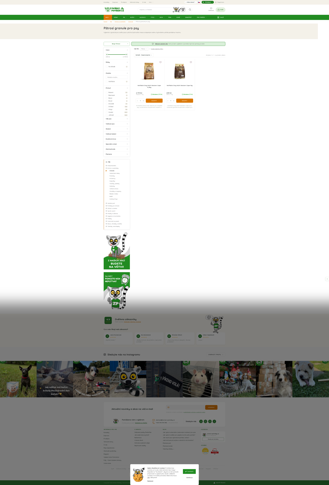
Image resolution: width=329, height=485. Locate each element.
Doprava (115, 2)
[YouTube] (210, 421)
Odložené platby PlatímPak (143, 432)
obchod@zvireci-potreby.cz (165, 420)
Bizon (118, 98)
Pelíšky (110, 218)
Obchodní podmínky (110, 451)
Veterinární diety (115, 173)
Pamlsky (112, 176)
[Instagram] (205, 421)
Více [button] (150, 2)
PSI (109, 162)
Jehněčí (118, 115)
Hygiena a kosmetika (114, 216)
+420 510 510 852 (161, 422)
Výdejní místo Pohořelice (111, 457)
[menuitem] (108, 17)
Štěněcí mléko (114, 194)
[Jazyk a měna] (199, 2)
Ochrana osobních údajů (142, 443)
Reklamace (138, 437)
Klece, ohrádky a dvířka (115, 224)
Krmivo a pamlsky (113, 168)
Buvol (118, 101)
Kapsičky (112, 181)
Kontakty (106, 2)
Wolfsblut (118, 81)
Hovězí (118, 112)
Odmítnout (189, 477)
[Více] (220, 17)
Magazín (106, 454)
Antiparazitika (112, 165)
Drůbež (118, 106)
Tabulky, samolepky (114, 226)
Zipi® (112, 468)
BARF (111, 196)
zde (148, 477)
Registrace (220, 2)
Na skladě (118, 66)
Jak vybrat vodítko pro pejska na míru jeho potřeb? (179, 435)
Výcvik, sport (111, 211)
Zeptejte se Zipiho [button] (141, 423)
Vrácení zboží (139, 440)
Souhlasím (190, 471)
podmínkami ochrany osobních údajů (194, 412)
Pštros (143, 49)
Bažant (118, 92)
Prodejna (124, 2)
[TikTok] (214, 421)
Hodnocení (200, 468)
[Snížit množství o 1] (137, 101)
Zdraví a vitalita (112, 208)
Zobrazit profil (214, 354)
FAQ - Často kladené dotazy (112, 460)
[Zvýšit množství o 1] (143, 101)
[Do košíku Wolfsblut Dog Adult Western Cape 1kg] (184, 101)
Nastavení (150, 481)
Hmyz (118, 109)
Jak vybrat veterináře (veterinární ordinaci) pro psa (179, 432)
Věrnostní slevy (134, 2)
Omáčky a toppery (115, 191)
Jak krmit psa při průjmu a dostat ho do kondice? (178, 440)
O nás (144, 2)
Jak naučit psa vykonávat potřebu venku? (176, 437)
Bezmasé (118, 95)
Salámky (112, 186)
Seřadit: (143, 55)
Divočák (118, 104)
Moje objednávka (109, 448)
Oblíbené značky (121, 468)
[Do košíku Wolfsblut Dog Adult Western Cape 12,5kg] (154, 101)
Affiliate (215, 468)
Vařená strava (114, 188)
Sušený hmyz (114, 199)
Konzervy (112, 178)
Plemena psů (167, 443)
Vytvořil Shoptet (220, 482)
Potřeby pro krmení (113, 206)
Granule (112, 171)
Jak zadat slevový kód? (142, 435)
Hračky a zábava (113, 213)
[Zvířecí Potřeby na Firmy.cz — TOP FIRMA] (215, 451)
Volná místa (107, 463)
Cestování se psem (113, 221)
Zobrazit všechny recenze (132, 322)
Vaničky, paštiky (114, 183)
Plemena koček (168, 446)
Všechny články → (168, 449)
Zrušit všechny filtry (157, 49)
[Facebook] (201, 421)
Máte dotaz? (191, 2)
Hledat (190, 9)
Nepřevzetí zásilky (140, 445)
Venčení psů (111, 203)
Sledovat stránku (213, 439)
